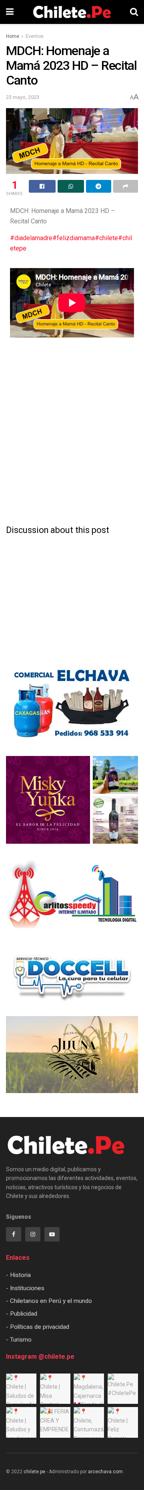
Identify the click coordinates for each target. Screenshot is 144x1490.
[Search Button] (134, 12)
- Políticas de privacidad (37, 1326)
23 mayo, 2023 (22, 97)
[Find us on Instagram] (32, 1234)
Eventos (35, 36)
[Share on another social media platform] (125, 186)
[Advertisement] (72, 500)
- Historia (18, 1275)
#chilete (106, 238)
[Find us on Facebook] (13, 1234)
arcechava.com (105, 1471)
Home (12, 36)
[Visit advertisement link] (72, 704)
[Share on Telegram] (98, 186)
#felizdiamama (73, 238)
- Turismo (19, 1339)
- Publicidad (21, 1313)
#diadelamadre (31, 238)
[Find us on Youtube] (52, 1234)
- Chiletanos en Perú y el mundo (49, 1300)
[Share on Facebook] (42, 186)
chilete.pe (34, 1471)
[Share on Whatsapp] (71, 186)
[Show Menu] (10, 12)
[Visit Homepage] (72, 12)
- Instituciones (25, 1288)
